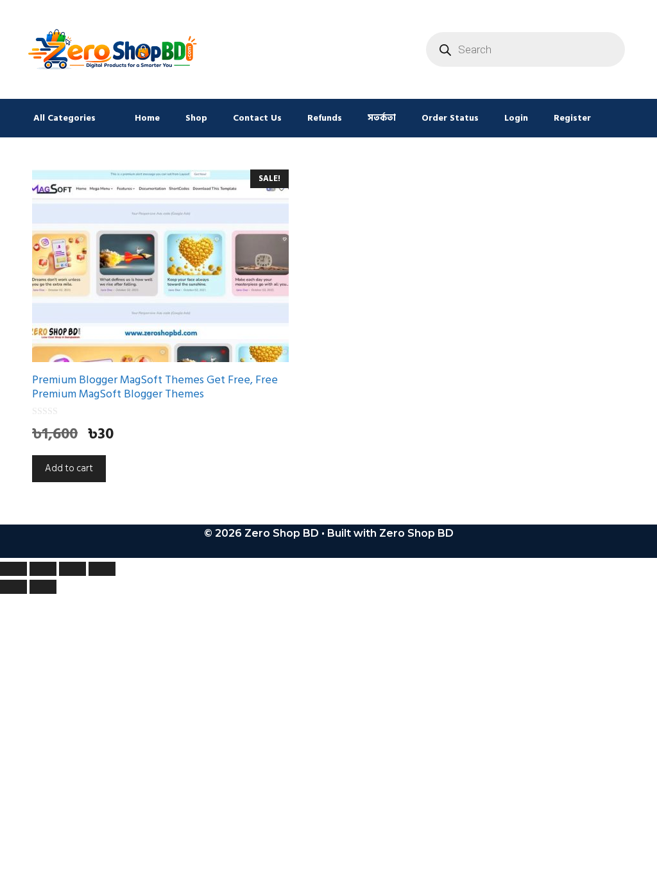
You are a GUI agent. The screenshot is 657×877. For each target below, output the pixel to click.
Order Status (450, 117)
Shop (196, 117)
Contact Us (257, 117)
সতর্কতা (382, 117)
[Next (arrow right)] (43, 587)
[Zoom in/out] (13, 569)
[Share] (72, 569)
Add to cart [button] (69, 468)
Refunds (324, 117)
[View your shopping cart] (620, 118)
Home (147, 117)
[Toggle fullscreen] (43, 569)
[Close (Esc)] (102, 569)
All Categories (64, 117)
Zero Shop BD (416, 533)
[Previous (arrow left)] (13, 587)
